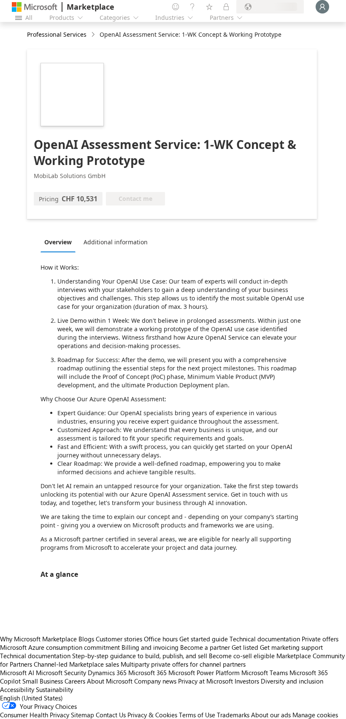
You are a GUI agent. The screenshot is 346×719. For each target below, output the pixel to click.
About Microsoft (109, 681)
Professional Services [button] (56, 34)
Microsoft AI (17, 672)
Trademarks (233, 715)
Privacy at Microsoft (205, 681)
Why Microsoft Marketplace (38, 639)
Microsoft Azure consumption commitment (61, 647)
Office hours (161, 639)
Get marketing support (291, 647)
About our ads (271, 715)
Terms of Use (197, 715)
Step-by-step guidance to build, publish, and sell (139, 655)
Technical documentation (265, 639)
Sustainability (54, 689)
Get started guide (203, 639)
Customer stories (119, 639)
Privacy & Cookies (152, 715)
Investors (247, 681)
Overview (58, 242)
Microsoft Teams (264, 672)
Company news (155, 681)
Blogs (86, 639)
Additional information (116, 242)
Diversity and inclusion (292, 681)
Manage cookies (315, 715)
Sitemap (82, 715)
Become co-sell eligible (242, 655)
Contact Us (111, 715)
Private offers (320, 639)
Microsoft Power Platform (204, 672)
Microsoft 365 (147, 672)
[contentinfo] (94, 35)
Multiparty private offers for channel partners (183, 664)
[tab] (60, 241)
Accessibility (17, 689)
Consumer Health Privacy (34, 715)
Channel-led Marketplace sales (76, 664)
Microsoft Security (61, 672)
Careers (75, 681)
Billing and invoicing (150, 647)
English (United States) (31, 698)
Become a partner (205, 647)
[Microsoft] (34, 7)
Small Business (42, 681)
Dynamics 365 (107, 672)
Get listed (245, 647)
